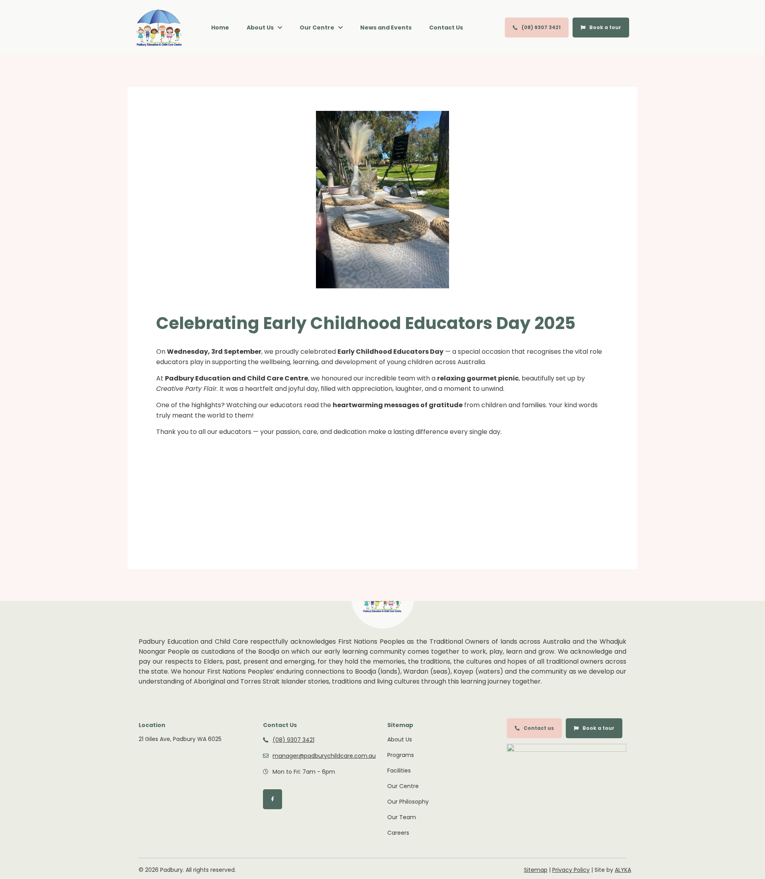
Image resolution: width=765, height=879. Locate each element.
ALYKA (623, 870)
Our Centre (403, 786)
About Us (399, 739)
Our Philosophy (408, 802)
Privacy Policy (571, 870)
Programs (400, 755)
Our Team (401, 817)
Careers (398, 833)
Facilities (399, 771)
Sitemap (535, 870)
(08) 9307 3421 (293, 740)
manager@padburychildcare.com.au (324, 756)
